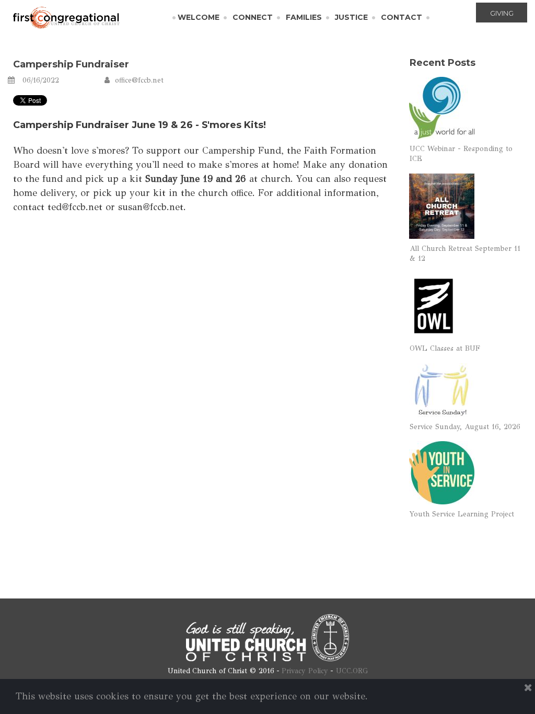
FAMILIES (304, 17)
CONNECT (252, 17)
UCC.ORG (352, 670)
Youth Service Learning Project (462, 514)
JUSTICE (351, 17)
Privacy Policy (305, 670)
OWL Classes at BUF (445, 348)
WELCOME (198, 17)
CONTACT (401, 17)
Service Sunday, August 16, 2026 (465, 426)
